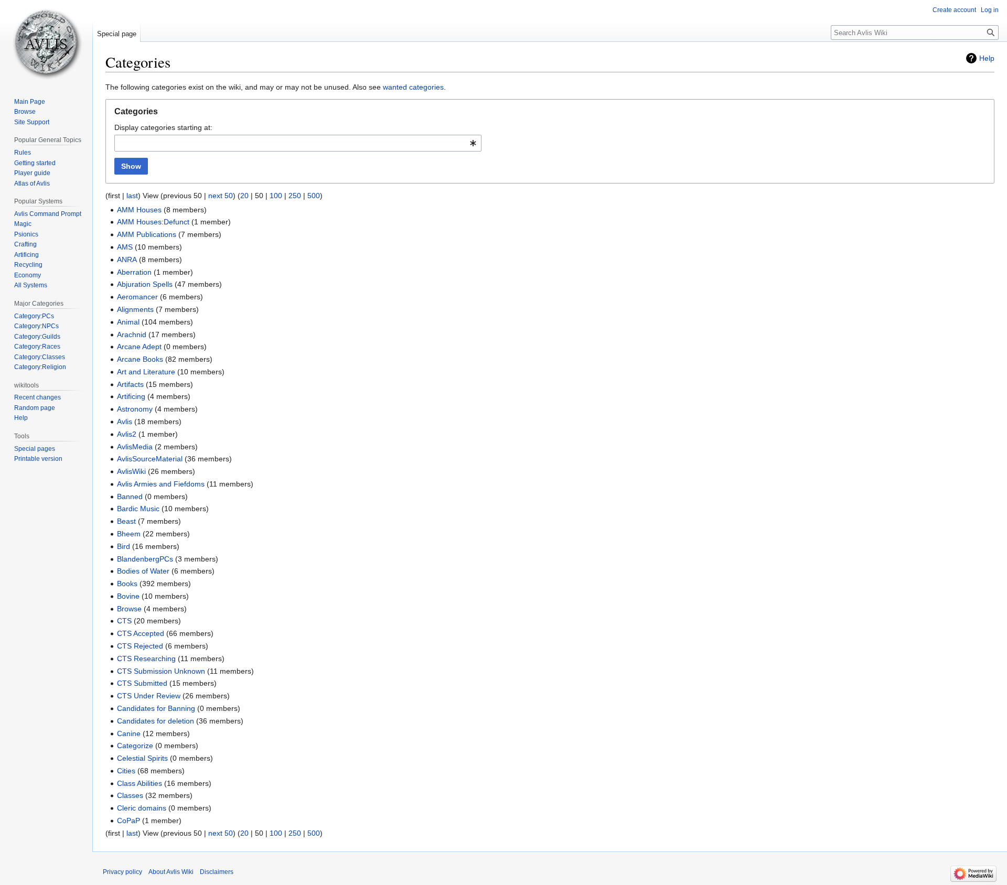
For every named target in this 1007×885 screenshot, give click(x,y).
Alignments (135, 309)
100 (276, 195)
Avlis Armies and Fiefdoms (161, 484)
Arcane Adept (139, 346)
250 (294, 195)
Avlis (124, 421)
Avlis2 (126, 434)
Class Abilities (139, 783)
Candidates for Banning (156, 708)
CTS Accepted (140, 633)
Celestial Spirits (142, 758)
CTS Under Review (148, 696)
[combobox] (297, 143)
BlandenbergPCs (145, 559)
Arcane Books (140, 359)
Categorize (135, 745)
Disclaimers (216, 872)
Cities (126, 771)
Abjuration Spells (145, 284)
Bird (123, 546)
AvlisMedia (135, 447)
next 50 (220, 195)
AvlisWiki (131, 471)
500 (313, 195)
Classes (130, 795)
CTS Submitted (142, 683)
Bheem (129, 534)
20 (244, 195)
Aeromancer (137, 297)
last (132, 195)
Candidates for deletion (155, 721)
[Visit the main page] (46, 42)
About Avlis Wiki (171, 872)
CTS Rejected (140, 646)
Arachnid (131, 334)
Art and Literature (146, 372)
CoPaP (128, 820)
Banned (130, 496)
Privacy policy (122, 872)
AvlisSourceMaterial (150, 459)
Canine (129, 733)
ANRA (127, 259)
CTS (124, 621)
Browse (129, 609)
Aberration (134, 272)
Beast (126, 521)
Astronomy (135, 409)
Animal (128, 322)
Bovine (128, 596)
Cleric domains (141, 808)
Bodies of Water (143, 571)
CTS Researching (146, 658)
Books (127, 583)
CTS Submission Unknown (161, 671)
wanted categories (413, 87)
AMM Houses (139, 210)
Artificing (131, 396)
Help (986, 58)
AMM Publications (146, 234)
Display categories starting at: (163, 127)
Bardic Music (138, 508)
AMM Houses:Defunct (153, 222)
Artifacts (130, 384)
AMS (125, 247)
